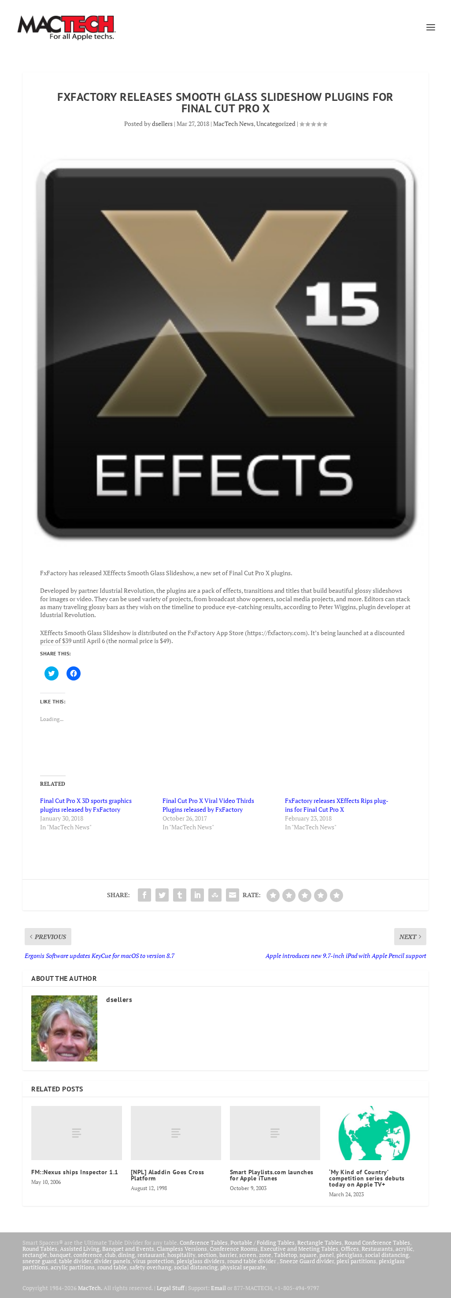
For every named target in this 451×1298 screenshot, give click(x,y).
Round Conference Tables (377, 1242)
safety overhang (150, 1267)
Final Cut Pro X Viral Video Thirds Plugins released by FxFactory (208, 805)
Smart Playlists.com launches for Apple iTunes (272, 1175)
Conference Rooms (234, 1249)
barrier (228, 1255)
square (308, 1255)
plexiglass (349, 1255)
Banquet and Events (128, 1249)
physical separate (243, 1267)
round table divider (252, 1261)
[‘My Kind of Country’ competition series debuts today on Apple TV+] (374, 1133)
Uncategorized (276, 123)
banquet (60, 1255)
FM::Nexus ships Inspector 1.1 (74, 1172)
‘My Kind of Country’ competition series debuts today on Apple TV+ (367, 1178)
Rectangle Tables (319, 1242)
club (110, 1255)
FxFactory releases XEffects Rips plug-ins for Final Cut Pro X (336, 805)
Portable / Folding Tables (262, 1242)
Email (218, 1288)
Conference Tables (204, 1242)
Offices (350, 1249)
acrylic (404, 1249)
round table (112, 1267)
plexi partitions (356, 1261)
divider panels (112, 1261)
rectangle (34, 1255)
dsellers (162, 123)
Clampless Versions (182, 1249)
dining (126, 1255)
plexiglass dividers (201, 1261)
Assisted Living (80, 1249)
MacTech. (90, 1288)
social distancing (387, 1255)
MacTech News (233, 123)
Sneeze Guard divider (307, 1261)
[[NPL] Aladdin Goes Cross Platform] (176, 1133)
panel (326, 1255)
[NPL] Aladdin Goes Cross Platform (167, 1175)
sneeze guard (39, 1261)
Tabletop (285, 1255)
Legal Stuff (170, 1288)
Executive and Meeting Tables (299, 1249)
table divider (75, 1261)
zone (265, 1255)
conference (88, 1255)
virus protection (153, 1261)
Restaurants (377, 1249)
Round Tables (39, 1249)
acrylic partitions (73, 1267)
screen (247, 1255)
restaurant (151, 1255)
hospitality (181, 1255)
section (207, 1255)
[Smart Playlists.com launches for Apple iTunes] (275, 1133)
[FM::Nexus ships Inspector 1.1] (76, 1133)
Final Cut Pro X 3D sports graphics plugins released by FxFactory (86, 805)
